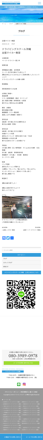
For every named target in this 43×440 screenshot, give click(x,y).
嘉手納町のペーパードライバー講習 (12, 419)
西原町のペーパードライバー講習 (11, 414)
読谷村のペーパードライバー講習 (11, 423)
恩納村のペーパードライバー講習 (31, 404)
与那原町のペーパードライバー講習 (31, 414)
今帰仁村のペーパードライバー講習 (12, 406)
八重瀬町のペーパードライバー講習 (12, 412)
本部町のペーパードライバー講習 (31, 412)
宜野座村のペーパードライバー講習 (12, 404)
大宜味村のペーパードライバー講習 (12, 425)
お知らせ (5, 266)
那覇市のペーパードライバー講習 (11, 429)
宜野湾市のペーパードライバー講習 (12, 427)
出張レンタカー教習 (9, 230)
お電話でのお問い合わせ (11, 437)
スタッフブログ (7, 263)
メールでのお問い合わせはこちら (23, 363)
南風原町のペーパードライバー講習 (12, 416)
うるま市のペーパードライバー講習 (12, 410)
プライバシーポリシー (12, 392)
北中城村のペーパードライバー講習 (12, 408)
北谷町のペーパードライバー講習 (31, 410)
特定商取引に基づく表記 (29, 392)
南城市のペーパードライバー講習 (30, 421)
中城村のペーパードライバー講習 (31, 408)
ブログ (13, 44)
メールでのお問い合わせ (32, 437)
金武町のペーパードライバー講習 (30, 429)
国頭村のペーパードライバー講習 (30, 401)
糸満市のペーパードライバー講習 (11, 401)
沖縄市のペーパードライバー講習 (11, 421)
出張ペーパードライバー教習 (31, 230)
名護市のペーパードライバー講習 (31, 419)
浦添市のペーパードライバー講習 (31, 427)
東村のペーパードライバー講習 (30, 406)
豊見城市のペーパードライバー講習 (31, 423)
